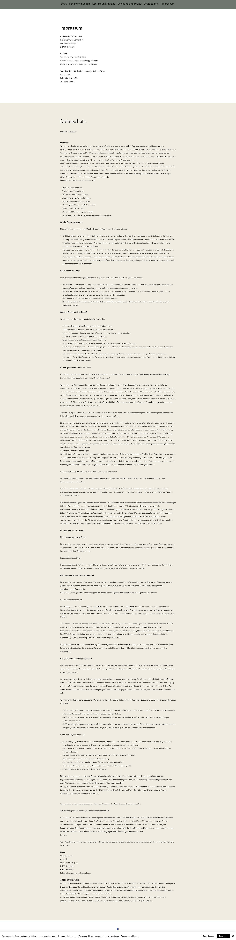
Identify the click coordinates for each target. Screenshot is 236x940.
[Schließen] (233, 936)
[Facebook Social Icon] (118, 929)
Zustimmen (223, 936)
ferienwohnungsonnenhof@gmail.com (82, 61)
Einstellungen (208, 936)
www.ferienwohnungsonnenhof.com (83, 64)
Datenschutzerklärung (129, 936)
